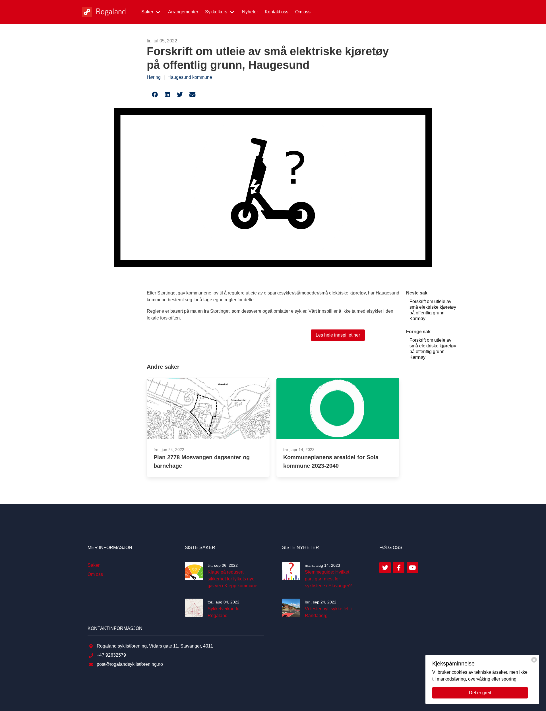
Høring (154, 77)
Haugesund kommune (189, 77)
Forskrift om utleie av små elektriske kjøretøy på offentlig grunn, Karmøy (433, 310)
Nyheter (250, 11)
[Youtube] (412, 567)
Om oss (303, 11)
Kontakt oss (276, 11)
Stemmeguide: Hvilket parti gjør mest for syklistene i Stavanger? (328, 579)
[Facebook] (398, 567)
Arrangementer (183, 11)
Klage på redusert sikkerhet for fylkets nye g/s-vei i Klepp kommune (232, 579)
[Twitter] (385, 567)
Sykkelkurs (216, 11)
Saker (147, 11)
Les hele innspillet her (338, 335)
